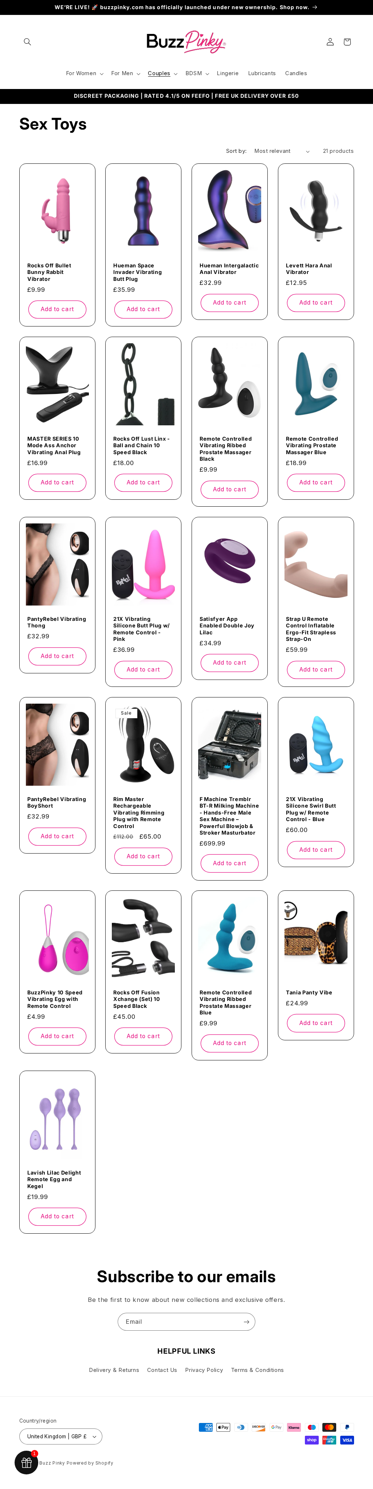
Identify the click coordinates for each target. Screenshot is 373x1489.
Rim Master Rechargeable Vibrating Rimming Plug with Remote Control (138, 812)
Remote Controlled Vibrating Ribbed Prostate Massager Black (226, 449)
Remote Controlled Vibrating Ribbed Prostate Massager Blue (226, 1002)
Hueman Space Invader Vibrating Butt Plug (137, 272)
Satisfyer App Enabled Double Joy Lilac (227, 625)
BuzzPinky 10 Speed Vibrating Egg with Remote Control (55, 999)
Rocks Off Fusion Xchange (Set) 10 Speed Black (136, 999)
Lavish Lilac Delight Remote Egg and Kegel (54, 1179)
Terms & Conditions (257, 1370)
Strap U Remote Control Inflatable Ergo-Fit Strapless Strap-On (311, 629)
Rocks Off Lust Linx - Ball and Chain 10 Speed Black (141, 445)
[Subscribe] (246, 1322)
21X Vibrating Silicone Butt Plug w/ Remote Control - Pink (141, 629)
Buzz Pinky (51, 1463)
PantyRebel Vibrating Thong (56, 622)
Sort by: (236, 151)
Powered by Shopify (90, 1463)
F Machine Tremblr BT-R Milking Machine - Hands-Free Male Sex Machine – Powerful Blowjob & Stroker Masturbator (229, 816)
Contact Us (162, 1370)
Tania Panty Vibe (309, 992)
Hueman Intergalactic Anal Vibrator (229, 268)
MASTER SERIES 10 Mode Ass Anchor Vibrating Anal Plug (54, 445)
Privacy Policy (204, 1370)
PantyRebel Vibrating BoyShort (56, 802)
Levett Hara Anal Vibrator (309, 268)
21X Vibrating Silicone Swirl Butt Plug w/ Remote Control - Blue (311, 809)
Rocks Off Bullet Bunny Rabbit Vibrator (49, 272)
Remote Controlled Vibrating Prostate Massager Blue (312, 445)
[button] (27, 42)
